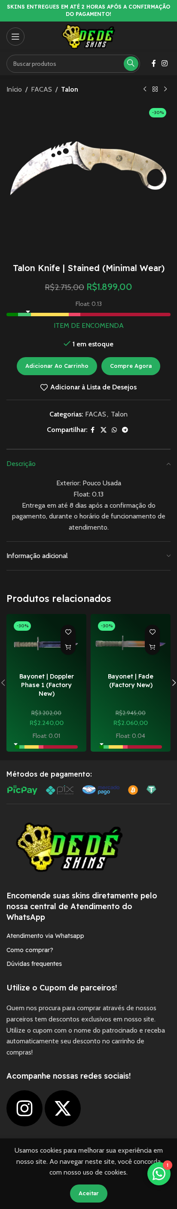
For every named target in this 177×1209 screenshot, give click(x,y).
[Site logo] (88, 36)
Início (14, 89)
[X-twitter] (63, 1108)
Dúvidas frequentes (34, 964)
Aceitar (89, 1193)
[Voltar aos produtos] (155, 89)
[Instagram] (24, 1108)
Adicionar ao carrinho (56, 365)
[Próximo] (165, 89)
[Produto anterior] (145, 89)
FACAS (41, 89)
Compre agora (131, 365)
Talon (69, 89)
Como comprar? (29, 950)
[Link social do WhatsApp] (114, 430)
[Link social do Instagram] (165, 63)
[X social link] (103, 430)
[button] (68, 647)
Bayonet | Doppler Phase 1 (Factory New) (46, 684)
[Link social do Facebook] (154, 63)
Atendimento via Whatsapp (45, 936)
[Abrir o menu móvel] (15, 36)
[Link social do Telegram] (125, 430)
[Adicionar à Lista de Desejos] (68, 632)
